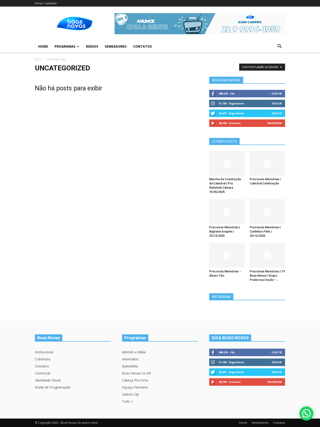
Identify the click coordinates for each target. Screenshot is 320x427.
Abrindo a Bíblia (134, 352)
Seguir (277, 103)
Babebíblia (130, 366)
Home (43, 46)
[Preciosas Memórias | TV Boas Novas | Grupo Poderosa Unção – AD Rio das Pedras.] (267, 255)
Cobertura (42, 359)
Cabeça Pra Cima (135, 380)
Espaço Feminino (135, 387)
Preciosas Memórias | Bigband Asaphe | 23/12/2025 (224, 231)
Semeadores (116, 46)
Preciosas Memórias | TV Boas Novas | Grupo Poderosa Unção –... (267, 276)
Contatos (142, 46)
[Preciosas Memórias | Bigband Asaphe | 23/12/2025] (227, 211)
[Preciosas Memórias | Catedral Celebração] (267, 163)
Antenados (130, 359)
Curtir (277, 93)
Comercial (42, 373)
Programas (65, 46)
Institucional (44, 352)
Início (38, 59)
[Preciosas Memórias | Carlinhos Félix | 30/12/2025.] (267, 211)
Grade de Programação (53, 387)
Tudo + (127, 401)
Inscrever (274, 123)
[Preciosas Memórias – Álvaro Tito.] (227, 255)
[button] (279, 47)
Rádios (92, 46)
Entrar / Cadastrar (46, 3)
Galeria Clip (130, 394)
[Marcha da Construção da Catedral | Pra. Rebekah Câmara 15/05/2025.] (227, 163)
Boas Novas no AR (136, 373)
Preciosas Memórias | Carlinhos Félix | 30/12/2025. (265, 231)
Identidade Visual (47, 380)
